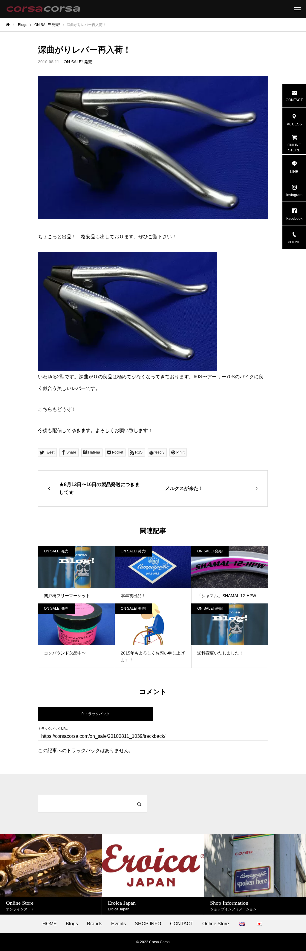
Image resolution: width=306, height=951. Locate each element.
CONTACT (181, 923)
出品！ (69, 236)
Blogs (72, 923)
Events (118, 923)
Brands (94, 923)
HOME (49, 923)
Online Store (215, 923)
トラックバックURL (53, 728)
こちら (45, 409)
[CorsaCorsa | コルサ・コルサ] (43, 9)
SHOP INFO (148, 923)
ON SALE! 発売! (79, 61)
